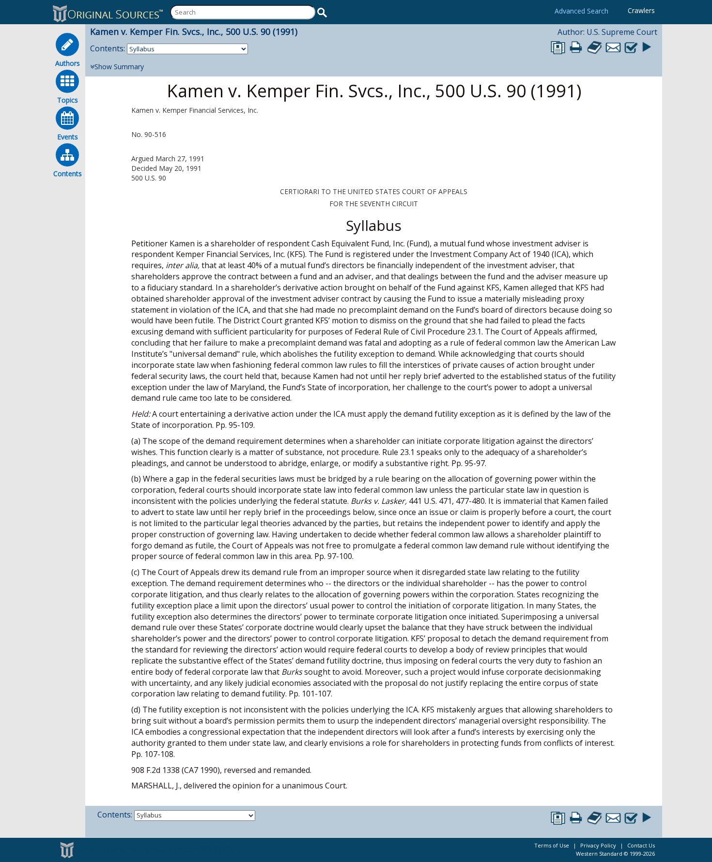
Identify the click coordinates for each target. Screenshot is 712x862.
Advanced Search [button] (581, 10)
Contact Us (641, 845)
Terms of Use (551, 845)
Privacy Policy (598, 845)
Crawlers (641, 10)
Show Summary (119, 66)
